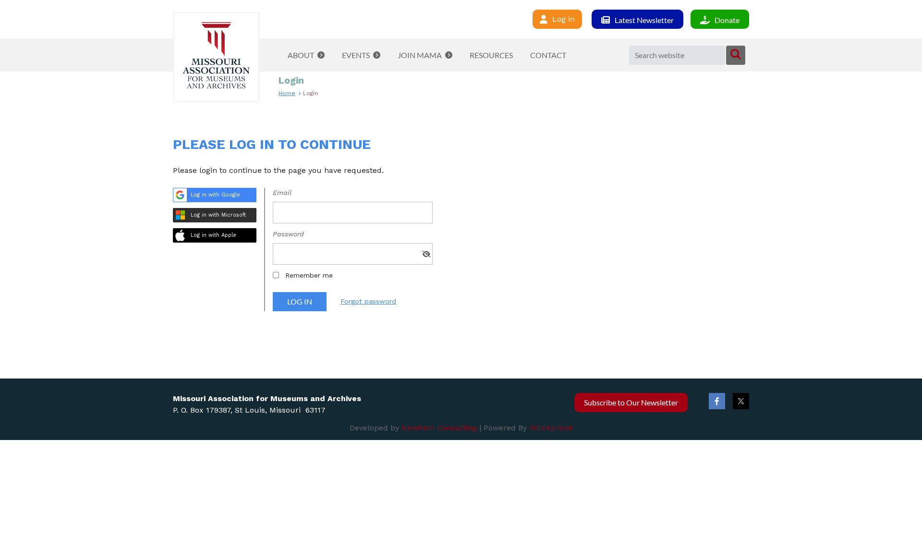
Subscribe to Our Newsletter (631, 402)
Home (287, 93)
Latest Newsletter (644, 19)
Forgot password (368, 301)
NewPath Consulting (439, 427)
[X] (741, 401)
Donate (727, 19)
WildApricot (550, 427)
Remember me (309, 275)
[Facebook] (717, 401)
